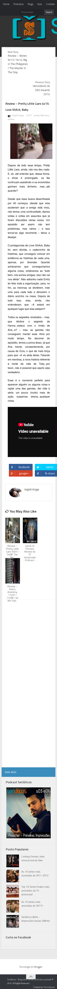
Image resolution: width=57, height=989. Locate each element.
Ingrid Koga (18, 115)
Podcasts (18, 4)
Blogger (38, 967)
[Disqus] (29, 642)
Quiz (39, 4)
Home (6, 4)
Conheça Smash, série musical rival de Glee (32, 858)
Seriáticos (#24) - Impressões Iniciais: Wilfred (35, 919)
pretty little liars (41, 115)
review (11, 119)
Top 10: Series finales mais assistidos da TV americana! (35, 890)
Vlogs (30, 4)
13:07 (29, 115)
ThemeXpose (49, 987)
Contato (50, 4)
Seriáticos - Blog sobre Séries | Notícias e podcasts (29, 979)
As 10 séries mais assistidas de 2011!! (32, 904)
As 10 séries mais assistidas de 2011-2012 (34, 873)
